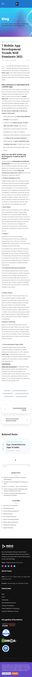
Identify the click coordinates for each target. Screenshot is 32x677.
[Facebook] (3, 566)
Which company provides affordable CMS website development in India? (15, 490)
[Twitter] (14, 566)
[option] (16, 446)
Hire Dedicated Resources (9, 603)
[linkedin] (9, 566)
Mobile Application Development (10, 608)
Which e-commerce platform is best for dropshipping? (15, 478)
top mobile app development (20, 390)
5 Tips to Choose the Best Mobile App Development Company (14, 494)
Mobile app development (9, 367)
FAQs (3, 597)
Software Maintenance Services (10, 611)
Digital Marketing (8, 528)
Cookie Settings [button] (6, 673)
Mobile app (7, 390)
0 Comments (11, 450)
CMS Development (8, 508)
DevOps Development (8, 605)
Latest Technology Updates (11, 519)
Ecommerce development (10, 505)
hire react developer (8, 393)
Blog (3, 594)
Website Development (9, 525)
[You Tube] (11, 566)
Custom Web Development (11, 511)
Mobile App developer (21, 396)
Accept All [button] (15, 673)
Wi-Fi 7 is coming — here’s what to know (15, 486)
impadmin (13, 60)
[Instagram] (6, 566)
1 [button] (15, 460)
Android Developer (8, 396)
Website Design (7, 514)
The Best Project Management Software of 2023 (16, 483)
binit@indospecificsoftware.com (14, 562)
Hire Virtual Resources (9, 516)
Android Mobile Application (21, 393)
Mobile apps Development (12, 24)
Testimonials (5, 600)
